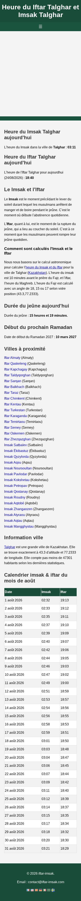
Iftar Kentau (13, 404)
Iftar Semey (13, 427)
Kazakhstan (37, 272)
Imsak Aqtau (13, 520)
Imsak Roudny (15, 497)
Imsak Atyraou (15, 515)
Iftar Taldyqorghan (17, 375)
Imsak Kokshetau (17, 480)
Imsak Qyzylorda (16, 456)
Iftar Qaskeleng (15, 363)
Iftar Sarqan (13, 381)
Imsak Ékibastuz (16, 451)
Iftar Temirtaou (15, 421)
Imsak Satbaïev (16, 445)
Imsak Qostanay (16, 491)
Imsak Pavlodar (16, 474)
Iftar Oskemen (14, 433)
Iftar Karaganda (16, 416)
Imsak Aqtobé (14, 503)
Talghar (9, 547)
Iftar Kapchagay (16, 369)
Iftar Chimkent (14, 398)
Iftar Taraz (11, 392)
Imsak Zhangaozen (18, 509)
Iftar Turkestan (15, 410)
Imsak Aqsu (13, 462)
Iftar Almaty (12, 357)
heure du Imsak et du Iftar (44, 267)
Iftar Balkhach (14, 387)
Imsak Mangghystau (19, 526)
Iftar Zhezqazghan (18, 439)
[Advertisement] (40, 73)
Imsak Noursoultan (18, 468)
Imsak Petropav (16, 485)
